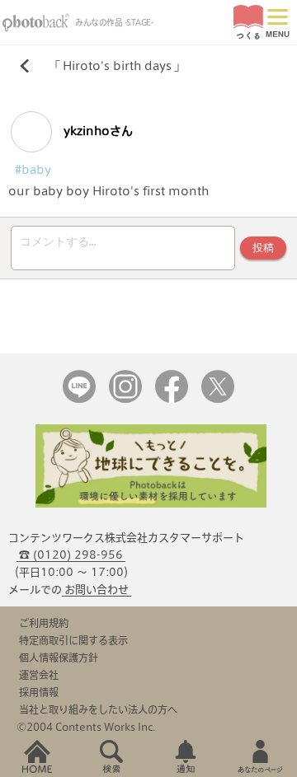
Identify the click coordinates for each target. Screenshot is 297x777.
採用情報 (39, 692)
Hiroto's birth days (117, 66)
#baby (33, 170)
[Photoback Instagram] (125, 399)
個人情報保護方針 (58, 657)
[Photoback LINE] (79, 399)
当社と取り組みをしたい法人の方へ (98, 709)
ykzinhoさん (96, 131)
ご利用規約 (43, 623)
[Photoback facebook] (172, 399)
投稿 (263, 247)
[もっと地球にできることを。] (151, 504)
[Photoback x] (218, 399)
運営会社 (39, 675)
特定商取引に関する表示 (73, 640)
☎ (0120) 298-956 (71, 555)
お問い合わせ (96, 589)
